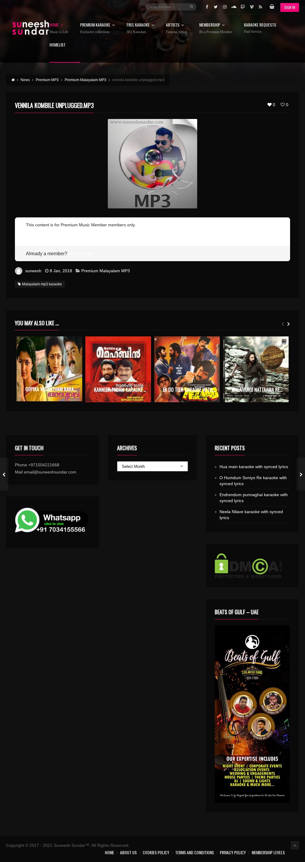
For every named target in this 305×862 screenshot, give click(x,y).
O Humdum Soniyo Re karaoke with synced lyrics (253, 480)
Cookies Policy (156, 852)
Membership (215, 28)
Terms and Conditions (194, 852)
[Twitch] (243, 7)
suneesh (33, 270)
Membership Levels (268, 852)
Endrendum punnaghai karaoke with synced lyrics (254, 497)
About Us (128, 852)
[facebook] (207, 7)
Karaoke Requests (260, 28)
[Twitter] (216, 7)
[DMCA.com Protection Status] (252, 565)
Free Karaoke (138, 28)
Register (34, 232)
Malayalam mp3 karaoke (42, 284)
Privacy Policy (233, 852)
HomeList (57, 45)
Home (58, 28)
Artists (176, 28)
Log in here (80, 253)
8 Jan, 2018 (61, 270)
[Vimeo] (252, 7)
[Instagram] (225, 7)
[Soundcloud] (234, 7)
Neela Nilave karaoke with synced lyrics (251, 514)
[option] (49, 369)
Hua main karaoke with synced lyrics (254, 466)
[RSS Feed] (260, 7)
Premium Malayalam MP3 (105, 270)
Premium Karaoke (95, 28)
